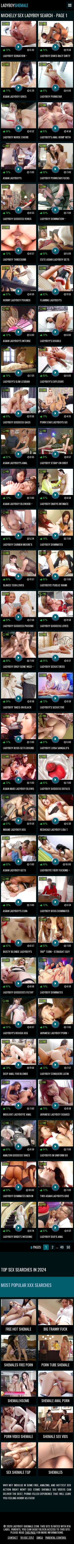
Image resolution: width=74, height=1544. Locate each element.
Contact (13, 1537)
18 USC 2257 (27, 1537)
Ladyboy (14, 5)
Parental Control (55, 1537)
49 (62, 1247)
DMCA (40, 1537)
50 (68, 1247)
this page (30, 1532)
